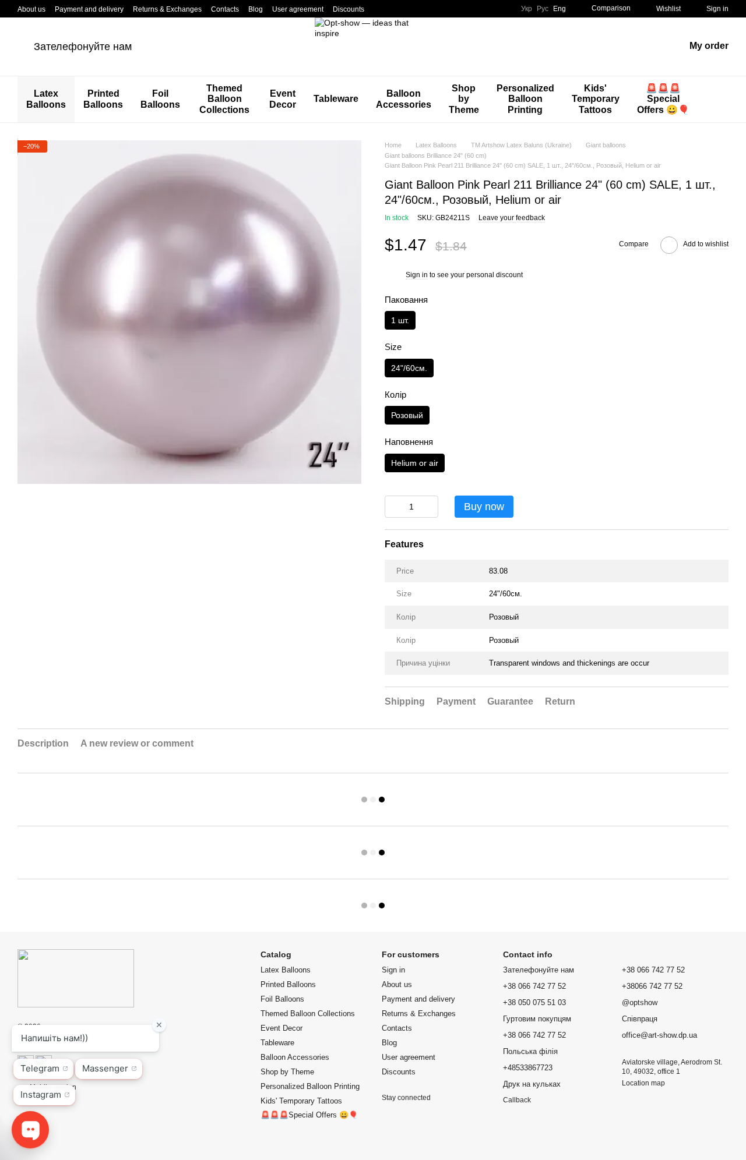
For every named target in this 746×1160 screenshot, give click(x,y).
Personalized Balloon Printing (525, 99)
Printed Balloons (103, 99)
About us (31, 9)
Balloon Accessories (403, 99)
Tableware (336, 99)
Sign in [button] (417, 275)
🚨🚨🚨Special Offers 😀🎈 (663, 99)
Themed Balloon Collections (224, 99)
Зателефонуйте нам (83, 46)
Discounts (348, 9)
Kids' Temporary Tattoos (596, 99)
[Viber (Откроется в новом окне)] (422, 8)
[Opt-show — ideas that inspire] (75, 978)
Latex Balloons (46, 99)
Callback (517, 1100)
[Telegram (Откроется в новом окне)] (408, 8)
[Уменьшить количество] (393, 506)
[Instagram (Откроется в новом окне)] (380, 8)
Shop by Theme (464, 99)
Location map (643, 1083)
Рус (542, 8)
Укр (526, 8)
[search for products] (719, 99)
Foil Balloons (160, 99)
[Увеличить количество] (429, 506)
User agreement (297, 9)
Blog (255, 9)
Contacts (225, 9)
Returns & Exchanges (167, 9)
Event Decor (282, 99)
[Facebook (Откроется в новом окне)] (394, 8)
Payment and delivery (89, 9)
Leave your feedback (511, 218)
